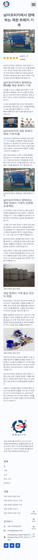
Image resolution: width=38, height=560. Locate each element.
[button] (33, 4)
